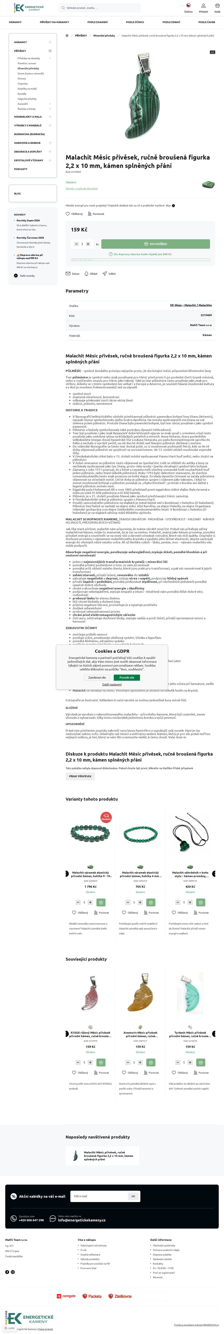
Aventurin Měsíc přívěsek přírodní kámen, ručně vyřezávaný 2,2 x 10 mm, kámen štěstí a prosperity (140, 1034)
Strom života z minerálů (31, 73)
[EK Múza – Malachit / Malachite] (208, 185)
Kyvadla (22, 93)
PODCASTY (20, 169)
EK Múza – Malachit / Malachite (191, 305)
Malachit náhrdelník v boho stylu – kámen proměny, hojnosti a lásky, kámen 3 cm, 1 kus (190, 874)
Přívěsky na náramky (29, 58)
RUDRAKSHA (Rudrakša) (29, 134)
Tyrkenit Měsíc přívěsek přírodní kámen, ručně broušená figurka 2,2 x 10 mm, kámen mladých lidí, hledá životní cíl (190, 1034)
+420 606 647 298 (31, 1220)
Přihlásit (133, 1196)
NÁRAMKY (20, 42)
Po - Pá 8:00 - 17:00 (163, 1268)
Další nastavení (112, 684)
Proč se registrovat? (164, 1272)
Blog (17, 193)
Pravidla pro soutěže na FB (95, 1263)
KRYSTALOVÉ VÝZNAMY (28, 160)
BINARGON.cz (211, 1324)
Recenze (158, 1277)
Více (168, 205)
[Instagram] (13, 1272)
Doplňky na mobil (27, 88)
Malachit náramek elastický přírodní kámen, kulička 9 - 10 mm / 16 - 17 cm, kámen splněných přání (90, 874)
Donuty (22, 78)
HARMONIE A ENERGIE (27, 142)
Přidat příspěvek (80, 776)
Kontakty (158, 1263)
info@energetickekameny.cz (82, 1220)
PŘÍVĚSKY (81, 35)
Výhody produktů (89, 1259)
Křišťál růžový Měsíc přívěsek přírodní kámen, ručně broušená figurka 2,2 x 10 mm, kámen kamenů (90, 1034)
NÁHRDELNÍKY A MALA (28, 116)
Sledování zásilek (162, 1259)
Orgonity (23, 83)
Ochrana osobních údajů (166, 1249)
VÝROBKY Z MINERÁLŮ (27, 125)
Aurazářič (23, 103)
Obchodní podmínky (164, 1245)
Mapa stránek (45, 1329)
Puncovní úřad (88, 1268)
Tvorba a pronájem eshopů (188, 1324)
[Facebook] (7, 1272)
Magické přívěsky (27, 98)
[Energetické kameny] (67, 35)
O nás (83, 1249)
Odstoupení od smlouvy (93, 1245)
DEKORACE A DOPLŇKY (28, 151)
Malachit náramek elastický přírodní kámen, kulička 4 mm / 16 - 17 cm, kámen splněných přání (140, 874)
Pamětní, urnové (27, 63)
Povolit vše (127, 677)
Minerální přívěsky (104, 35)
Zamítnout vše (97, 677)
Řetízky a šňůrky (27, 108)
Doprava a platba (162, 1254)
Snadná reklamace (90, 1254)
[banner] (29, 8)
